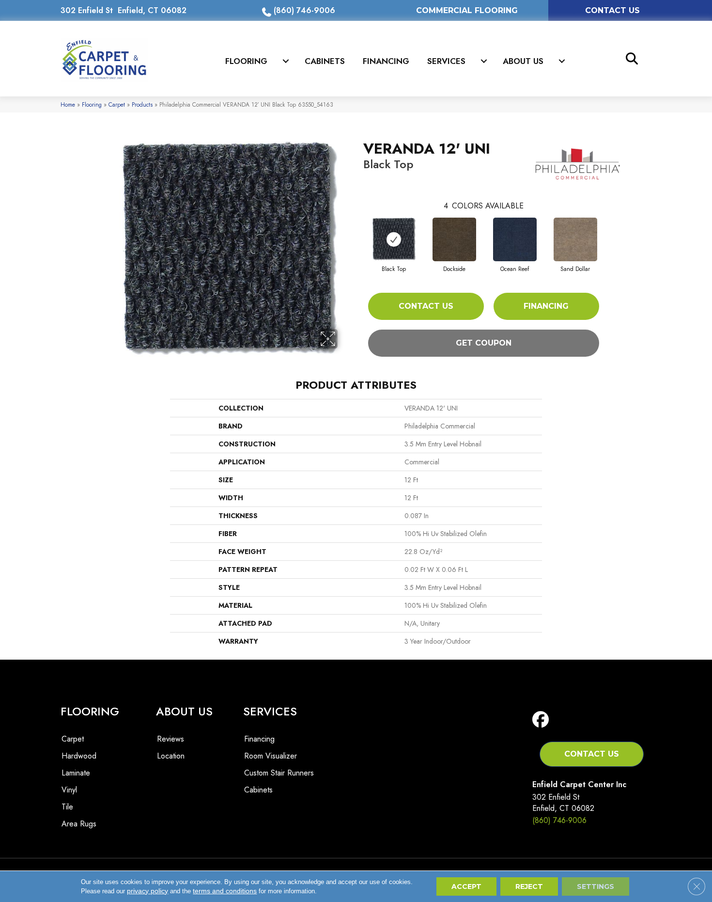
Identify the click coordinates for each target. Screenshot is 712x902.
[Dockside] (454, 239)
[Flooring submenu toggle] (285, 61)
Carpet (116, 104)
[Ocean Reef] (515, 239)
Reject (529, 886)
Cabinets (325, 61)
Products (142, 104)
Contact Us (426, 306)
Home (68, 104)
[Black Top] (394, 239)
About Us (523, 61)
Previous (358, 230)
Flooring (246, 61)
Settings (595, 886)
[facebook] (542, 720)
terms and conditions (225, 891)
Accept (466, 886)
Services (446, 61)
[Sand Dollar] (575, 239)
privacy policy (147, 891)
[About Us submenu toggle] (562, 61)
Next (609, 230)
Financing (386, 61)
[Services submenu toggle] (484, 61)
